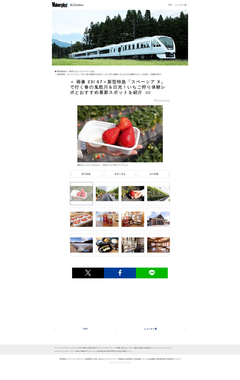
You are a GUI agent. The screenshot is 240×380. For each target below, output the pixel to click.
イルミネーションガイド (161, 348)
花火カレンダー (127, 348)
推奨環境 (88, 359)
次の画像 (154, 174)
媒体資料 (129, 359)
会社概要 (151, 359)
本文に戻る (120, 174)
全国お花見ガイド (94, 348)
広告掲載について (140, 359)
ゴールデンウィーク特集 (111, 348)
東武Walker (77, 5)
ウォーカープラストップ (64, 348)
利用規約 (63, 359)
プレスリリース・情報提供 (115, 359)
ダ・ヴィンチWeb (72, 351)
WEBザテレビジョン (88, 351)
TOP (170, 5)
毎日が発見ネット (124, 351)
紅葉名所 (147, 348)
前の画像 (86, 174)
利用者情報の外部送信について (168, 359)
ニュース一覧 (181, 5)
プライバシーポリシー (76, 359)
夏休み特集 (138, 348)
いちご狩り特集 (80, 348)
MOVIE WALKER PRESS (106, 351)
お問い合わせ (98, 359)
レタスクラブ (60, 351)
